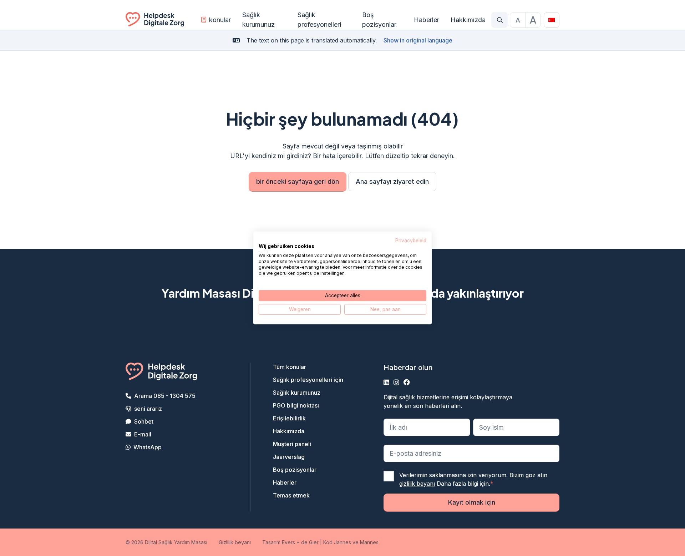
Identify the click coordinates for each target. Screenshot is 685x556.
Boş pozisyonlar (379, 19)
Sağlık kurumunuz (258, 19)
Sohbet (143, 421)
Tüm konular (289, 366)
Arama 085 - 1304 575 (165, 395)
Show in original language (418, 40)
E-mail (142, 434)
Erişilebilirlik (289, 418)
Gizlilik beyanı (235, 542)
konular (220, 20)
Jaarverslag (289, 456)
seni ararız (148, 408)
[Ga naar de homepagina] (155, 20)
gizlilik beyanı (417, 483)
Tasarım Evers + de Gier (290, 542)
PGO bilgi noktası (296, 405)
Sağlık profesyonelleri (319, 19)
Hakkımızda (468, 20)
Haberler (426, 20)
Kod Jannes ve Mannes (351, 542)
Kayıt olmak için (471, 502)
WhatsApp (147, 447)
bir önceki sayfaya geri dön (297, 181)
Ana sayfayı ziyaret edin (392, 181)
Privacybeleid (410, 240)
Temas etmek (291, 495)
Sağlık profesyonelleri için (308, 379)
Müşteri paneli (292, 444)
